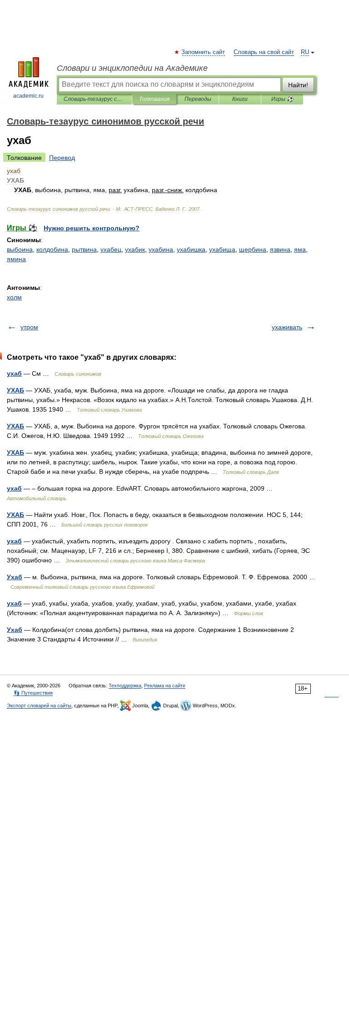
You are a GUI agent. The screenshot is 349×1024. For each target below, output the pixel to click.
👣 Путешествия (33, 693)
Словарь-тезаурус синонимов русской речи (94, 99)
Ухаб (14, 577)
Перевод (62, 157)
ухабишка (191, 249)
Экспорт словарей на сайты (39, 705)
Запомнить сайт (203, 52)
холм (14, 297)
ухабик (135, 249)
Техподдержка (125, 685)
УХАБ (15, 390)
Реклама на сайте (164, 685)
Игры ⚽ (282, 99)
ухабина (161, 249)
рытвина (84, 249)
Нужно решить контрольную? (92, 228)
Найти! (298, 85)
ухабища (222, 249)
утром (29, 327)
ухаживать (287, 327)
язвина (280, 249)
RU (305, 52)
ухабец (110, 249)
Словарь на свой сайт (264, 52)
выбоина (20, 249)
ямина (16, 259)
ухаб (14, 373)
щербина (252, 249)
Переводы (197, 99)
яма (300, 249)
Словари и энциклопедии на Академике (132, 68)
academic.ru (28, 96)
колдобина (52, 249)
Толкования (154, 99)
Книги (240, 99)
